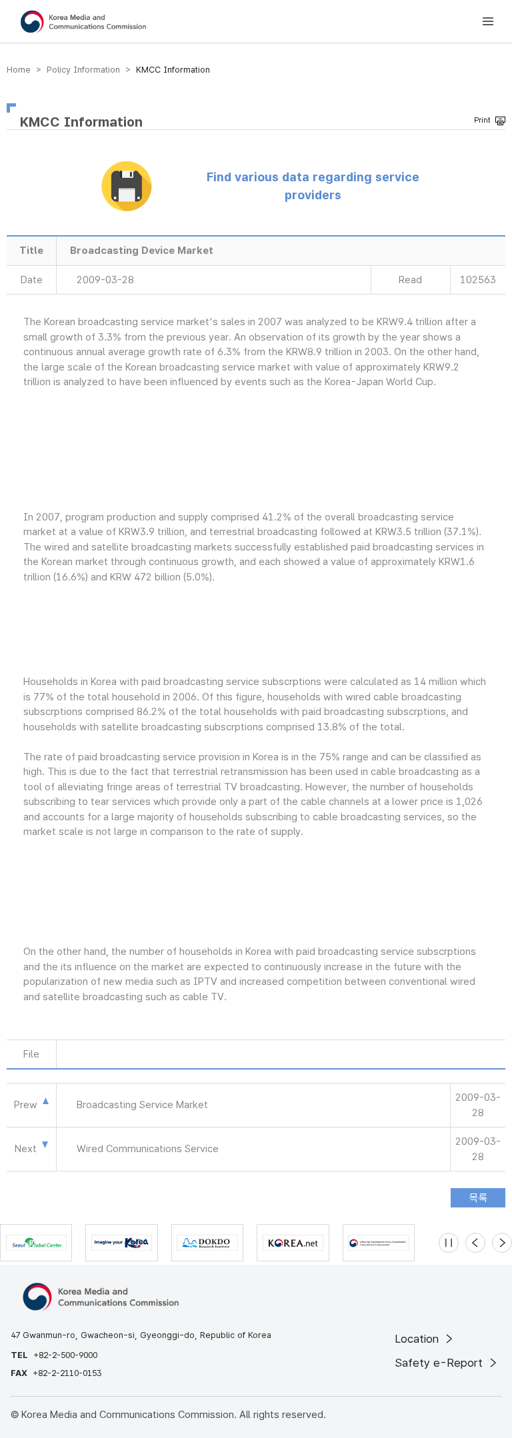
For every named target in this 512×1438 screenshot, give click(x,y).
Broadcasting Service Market (142, 1105)
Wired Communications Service (148, 1149)
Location (418, 1338)
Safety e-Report (440, 1362)
